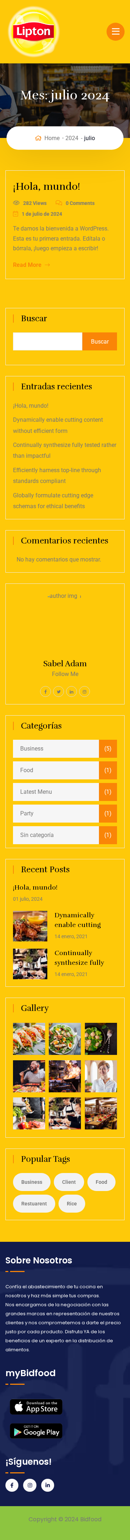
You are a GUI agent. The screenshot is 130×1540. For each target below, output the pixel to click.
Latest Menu (36, 791)
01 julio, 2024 (28, 899)
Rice (72, 1204)
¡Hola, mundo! (46, 186)
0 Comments (80, 203)
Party (27, 813)
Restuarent (34, 1204)
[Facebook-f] (11, 1485)
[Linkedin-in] (47, 1485)
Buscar (34, 318)
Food (26, 770)
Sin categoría (37, 835)
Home (52, 137)
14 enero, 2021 (71, 936)
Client (69, 1182)
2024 (71, 137)
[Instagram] (29, 1485)
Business (31, 748)
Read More (28, 265)
